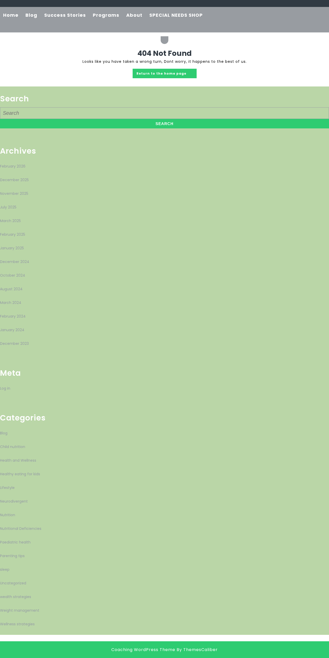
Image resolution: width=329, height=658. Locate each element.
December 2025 (14, 179)
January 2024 (12, 329)
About (134, 15)
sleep (5, 569)
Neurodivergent (14, 501)
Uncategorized (13, 583)
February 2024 (13, 316)
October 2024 (12, 275)
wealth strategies (15, 596)
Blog (31, 15)
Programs (106, 15)
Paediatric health (15, 542)
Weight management (19, 610)
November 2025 (14, 193)
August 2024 (11, 289)
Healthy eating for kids (20, 474)
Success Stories (65, 15)
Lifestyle (7, 487)
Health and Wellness (18, 460)
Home (11, 15)
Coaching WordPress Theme (143, 650)
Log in (5, 388)
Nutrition (7, 514)
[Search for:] (164, 113)
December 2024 (14, 261)
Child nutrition (12, 446)
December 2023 (14, 343)
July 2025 (8, 207)
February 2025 (12, 234)
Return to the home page (166, 72)
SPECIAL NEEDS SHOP (176, 15)
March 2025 (10, 220)
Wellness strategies (17, 624)
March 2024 (10, 302)
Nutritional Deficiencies (20, 528)
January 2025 (12, 248)
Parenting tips (12, 555)
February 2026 (12, 166)
